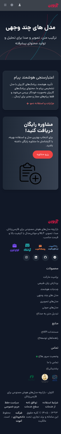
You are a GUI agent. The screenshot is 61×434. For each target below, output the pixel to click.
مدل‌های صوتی (50, 308)
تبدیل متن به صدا (48, 314)
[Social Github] (45, 257)
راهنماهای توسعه (49, 338)
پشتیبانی (53, 369)
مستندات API (50, 332)
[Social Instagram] (26, 257)
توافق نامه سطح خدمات (31, 405)
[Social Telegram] (55, 257)
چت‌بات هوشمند (49, 289)
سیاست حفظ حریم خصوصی (11, 405)
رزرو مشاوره (43, 155)
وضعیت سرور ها (49, 357)
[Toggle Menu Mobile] (5, 5)
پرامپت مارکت (50, 277)
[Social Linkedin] (36, 257)
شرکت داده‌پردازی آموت (19, 417)
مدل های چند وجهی (47, 296)
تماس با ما (52, 363)
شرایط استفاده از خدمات (50, 405)
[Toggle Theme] (12, 5)
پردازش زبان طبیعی (48, 283)
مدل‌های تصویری (49, 302)
